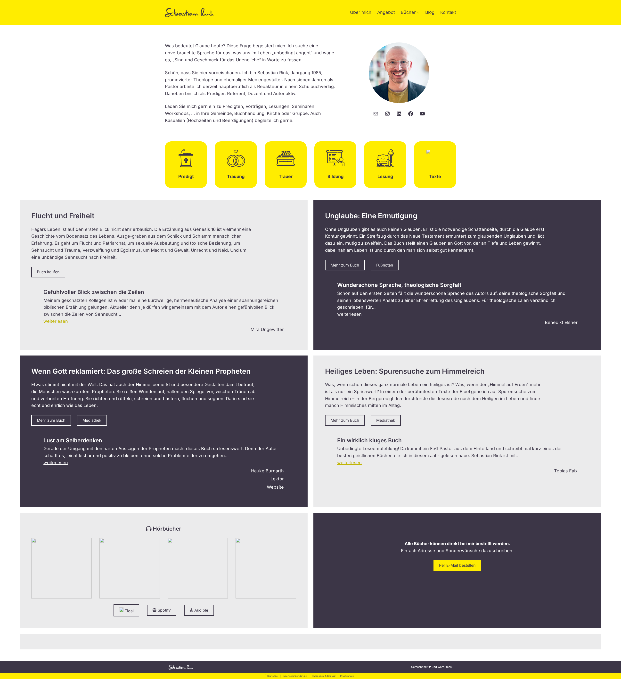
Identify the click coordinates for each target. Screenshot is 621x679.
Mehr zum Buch (345, 265)
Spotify (163, 651)
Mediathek (91, 461)
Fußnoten (384, 265)
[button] (55, 362)
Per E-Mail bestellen (457, 606)
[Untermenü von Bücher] (418, 12)
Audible (200, 651)
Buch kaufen (48, 313)
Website (275, 528)
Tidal (128, 652)
